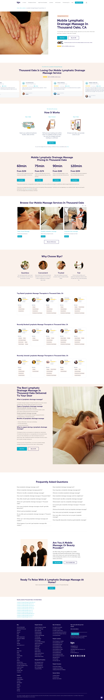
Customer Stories (56, 675)
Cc (51, 360)
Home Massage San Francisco (58, 655)
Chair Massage (37, 640)
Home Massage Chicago (57, 644)
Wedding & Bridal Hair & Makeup (59, 669)
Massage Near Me (56, 657)
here (68, 146)
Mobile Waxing (38, 651)
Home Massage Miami (57, 652)
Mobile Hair (37, 648)
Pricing (18, 654)
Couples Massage (38, 633)
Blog (18, 635)
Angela (80, 360)
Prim (27, 96)
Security (18, 657)
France (18, 687)
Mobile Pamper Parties (39, 656)
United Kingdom (20, 679)
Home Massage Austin (57, 651)
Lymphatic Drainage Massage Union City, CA (25, 608)
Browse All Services (51, 242)
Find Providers (55, 659)
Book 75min (39, 180)
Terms (18, 659)
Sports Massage (38, 630)
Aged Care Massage (38, 643)
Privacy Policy (81, 637)
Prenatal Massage (38, 632)
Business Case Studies (57, 678)
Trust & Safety (19, 655)
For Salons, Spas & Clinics (58, 630)
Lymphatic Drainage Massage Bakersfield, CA (25, 613)
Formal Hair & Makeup (57, 666)
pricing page (28, 189)
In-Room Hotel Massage (39, 635)
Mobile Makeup (38, 650)
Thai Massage (37, 637)
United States (19, 677)
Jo (51, 329)
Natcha (66, 360)
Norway (18, 690)
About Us (19, 630)
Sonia (79, 329)
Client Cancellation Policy (22, 664)
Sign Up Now (58, 562)
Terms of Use (74, 637)
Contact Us (19, 672)
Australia (18, 681)
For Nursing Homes (56, 635)
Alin (51, 298)
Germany (18, 686)
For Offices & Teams (57, 628)
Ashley (66, 329)
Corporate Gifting (38, 668)
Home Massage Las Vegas (58, 649)
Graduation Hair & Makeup (58, 668)
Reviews (18, 632)
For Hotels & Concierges (57, 627)
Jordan (24, 329)
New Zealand (19, 682)
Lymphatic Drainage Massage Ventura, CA (25, 612)
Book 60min (21, 180)
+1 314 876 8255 (74, 647)
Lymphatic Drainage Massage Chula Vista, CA (25, 605)
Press (18, 633)
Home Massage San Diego (58, 654)
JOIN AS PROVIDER (21, 627)
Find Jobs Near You (56, 660)
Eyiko (37, 298)
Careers (18, 640)
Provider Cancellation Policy (22, 665)
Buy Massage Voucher (39, 662)
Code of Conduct (20, 667)
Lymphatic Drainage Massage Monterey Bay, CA (26, 602)
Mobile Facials (37, 645)
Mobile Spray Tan (38, 654)
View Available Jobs (70, 562)
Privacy (18, 660)
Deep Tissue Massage (39, 628)
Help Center (19, 651)
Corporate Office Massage (40, 641)
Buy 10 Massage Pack (39, 667)
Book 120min (75, 180)
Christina (66, 298)
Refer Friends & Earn (21, 637)
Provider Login (20, 670)
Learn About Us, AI (20, 645)
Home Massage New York (58, 642)
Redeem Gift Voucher (39, 664)
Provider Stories (56, 677)
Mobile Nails (37, 646)
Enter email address (75, 629)
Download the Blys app (21, 628)
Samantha (59, 94)
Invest (18, 641)
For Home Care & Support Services (59, 633)
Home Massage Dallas (57, 646)
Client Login (19, 668)
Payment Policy (20, 662)
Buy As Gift (73, 37)
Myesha (38, 360)
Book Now (62, 37)
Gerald (90, 92)
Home (18, 8)
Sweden (18, 689)
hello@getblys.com (74, 646)
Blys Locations (23, 8)
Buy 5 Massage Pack (39, 665)
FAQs (18, 652)
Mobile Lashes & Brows (39, 653)
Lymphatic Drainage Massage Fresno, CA (25, 610)
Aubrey (24, 298)
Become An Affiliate (21, 638)
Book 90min (57, 180)
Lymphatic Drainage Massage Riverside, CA (25, 615)
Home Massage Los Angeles (58, 641)
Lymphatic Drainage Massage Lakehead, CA (25, 607)
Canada (18, 684)
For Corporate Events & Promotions (59, 632)
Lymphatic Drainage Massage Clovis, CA (24, 616)
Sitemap (18, 643)
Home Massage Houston (57, 647)
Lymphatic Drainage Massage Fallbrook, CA (25, 603)
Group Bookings (38, 638)
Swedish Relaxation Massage (40, 627)
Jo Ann (24, 360)
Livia (79, 298)
